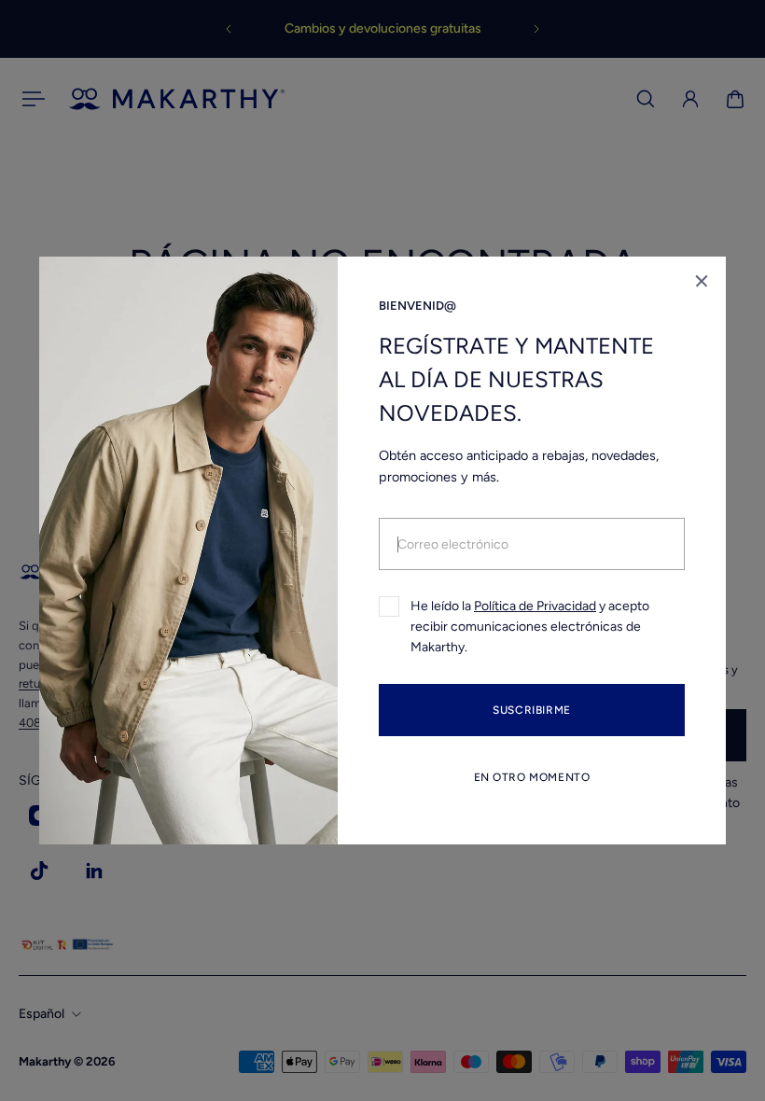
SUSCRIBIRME (532, 710)
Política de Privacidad (535, 606)
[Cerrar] (701, 281)
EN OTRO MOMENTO (532, 777)
